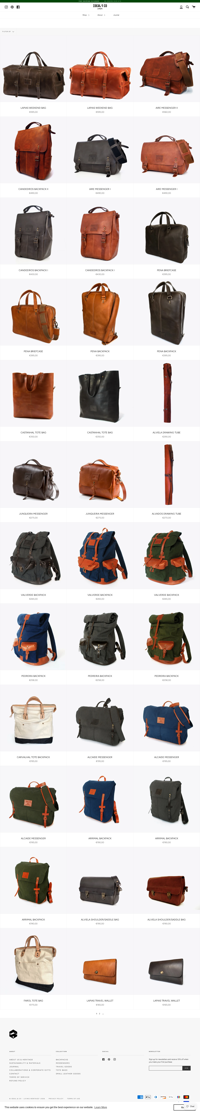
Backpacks (62, 1060)
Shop (84, 15)
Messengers (63, 1063)
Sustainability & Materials (24, 1063)
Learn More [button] (100, 1107)
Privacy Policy (56, 1098)
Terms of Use (73, 1098)
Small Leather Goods (68, 1074)
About (100, 15)
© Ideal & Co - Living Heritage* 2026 (27, 1098)
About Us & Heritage (21, 1060)
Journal (116, 15)
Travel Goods (64, 1067)
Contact (14, 1074)
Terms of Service (19, 1077)
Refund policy (17, 1081)
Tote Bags (62, 1070)
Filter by (7, 31)
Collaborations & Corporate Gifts (30, 1070)
